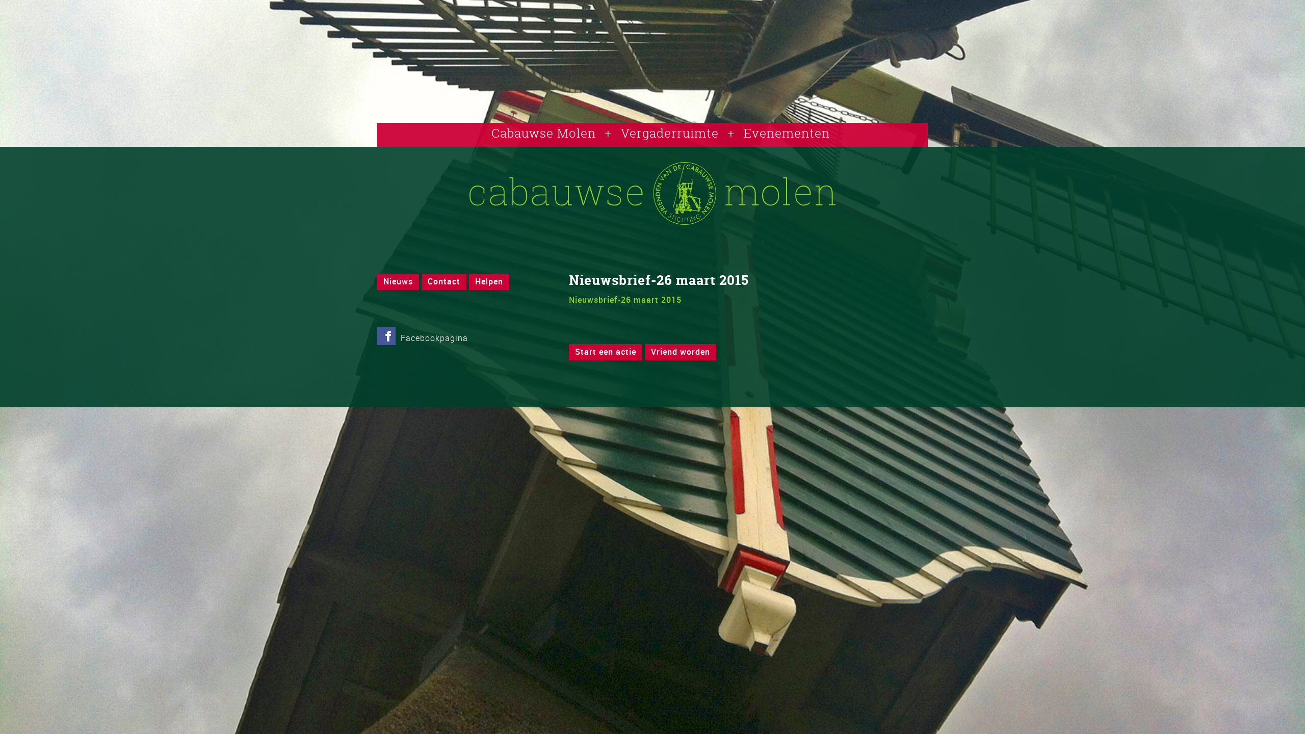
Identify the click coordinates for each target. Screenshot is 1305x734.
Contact (444, 281)
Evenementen (787, 133)
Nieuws (398, 281)
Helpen (489, 281)
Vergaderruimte (670, 133)
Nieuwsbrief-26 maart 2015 (625, 299)
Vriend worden (680, 351)
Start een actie (605, 351)
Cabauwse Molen (543, 133)
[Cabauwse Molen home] (652, 221)
